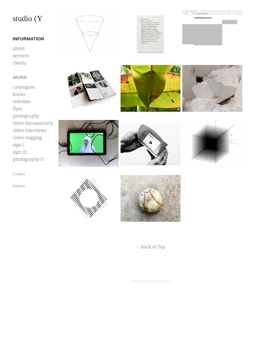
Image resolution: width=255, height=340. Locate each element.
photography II (28, 159)
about (19, 48)
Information (28, 38)
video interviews (29, 130)
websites (21, 101)
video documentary (33, 123)
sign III (20, 152)
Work (20, 77)
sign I (18, 145)
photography (26, 116)
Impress (19, 186)
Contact (19, 174)
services (21, 55)
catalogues (24, 87)
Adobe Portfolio (159, 281)
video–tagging (27, 137)
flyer (17, 109)
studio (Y (28, 18)
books (19, 94)
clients (19, 63)
